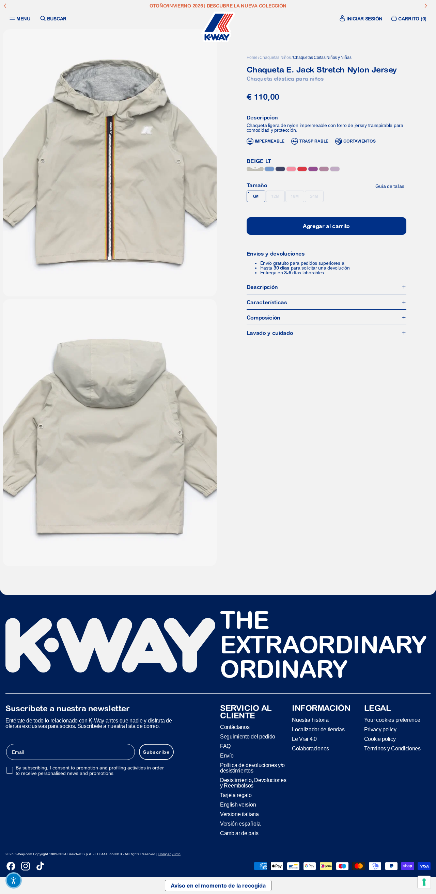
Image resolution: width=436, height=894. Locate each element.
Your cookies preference (392, 720)
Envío (226, 756)
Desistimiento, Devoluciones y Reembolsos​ (253, 783)
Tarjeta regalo (236, 795)
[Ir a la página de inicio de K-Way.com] (218, 27)
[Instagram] (25, 866)
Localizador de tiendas (318, 729)
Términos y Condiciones (392, 748)
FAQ (225, 746)
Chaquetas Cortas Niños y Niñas (322, 57)
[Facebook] (10, 866)
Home (252, 57)
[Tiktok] (40, 866)
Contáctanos (234, 727)
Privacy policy (380, 729)
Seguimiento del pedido (247, 736)
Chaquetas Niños (275, 57)
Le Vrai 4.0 (304, 739)
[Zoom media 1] (110, 162)
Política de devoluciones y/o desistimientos (252, 768)
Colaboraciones (310, 748)
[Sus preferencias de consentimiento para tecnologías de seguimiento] (424, 882)
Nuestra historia (310, 720)
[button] (13, 880)
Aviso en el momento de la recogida (218, 885)
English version (238, 805)
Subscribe (156, 752)
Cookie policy (380, 739)
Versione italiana (239, 814)
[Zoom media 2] (110, 432)
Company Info (169, 854)
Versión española (240, 824)
